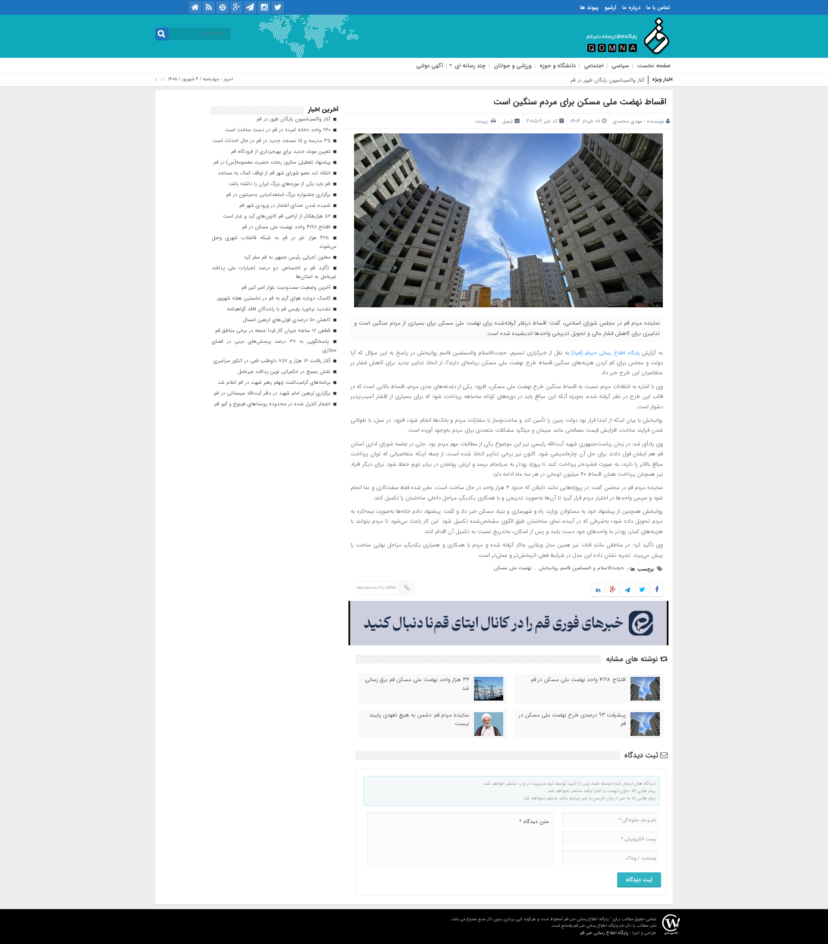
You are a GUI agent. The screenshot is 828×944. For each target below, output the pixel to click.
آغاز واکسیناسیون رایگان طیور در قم (607, 80)
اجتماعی (593, 65)
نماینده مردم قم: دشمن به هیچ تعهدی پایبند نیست (419, 719)
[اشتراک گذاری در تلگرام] (627, 590)
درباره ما (631, 7)
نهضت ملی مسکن (513, 568)
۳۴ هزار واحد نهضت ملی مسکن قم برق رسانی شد (417, 684)
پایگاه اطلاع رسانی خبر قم (604, 933)
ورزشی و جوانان (512, 65)
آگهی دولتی (429, 65)
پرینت (483, 121)
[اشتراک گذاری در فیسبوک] (657, 590)
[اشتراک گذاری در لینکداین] (598, 590)
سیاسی (620, 65)
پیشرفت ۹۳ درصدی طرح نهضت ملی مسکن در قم (572, 719)
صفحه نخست (654, 65)
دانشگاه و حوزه (557, 65)
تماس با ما (658, 7)
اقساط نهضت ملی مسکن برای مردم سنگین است (579, 101)
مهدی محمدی (627, 121)
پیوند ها (589, 7)
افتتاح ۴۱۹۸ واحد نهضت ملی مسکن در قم (578, 680)
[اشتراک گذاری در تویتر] (642, 590)
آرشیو (610, 7)
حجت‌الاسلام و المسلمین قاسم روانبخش (581, 568)
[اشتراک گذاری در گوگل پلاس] (613, 590)
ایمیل (507, 121)
